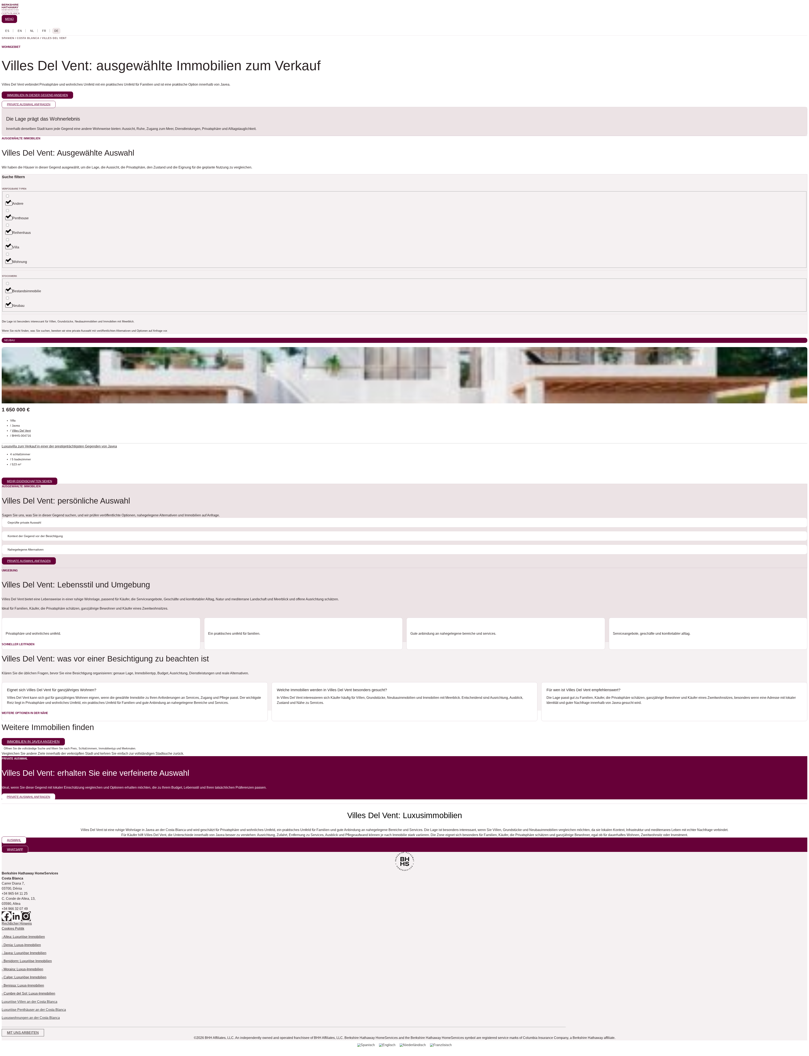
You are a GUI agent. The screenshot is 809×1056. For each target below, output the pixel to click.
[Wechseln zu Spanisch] (366, 1045)
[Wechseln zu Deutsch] (56, 31)
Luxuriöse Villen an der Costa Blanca (29, 1001)
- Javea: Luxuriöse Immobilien (24, 953)
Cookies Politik (13, 928)
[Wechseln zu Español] (7, 31)
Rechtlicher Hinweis (17, 923)
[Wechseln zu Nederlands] (32, 31)
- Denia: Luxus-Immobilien (21, 945)
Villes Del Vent (21, 430)
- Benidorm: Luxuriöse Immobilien (27, 961)
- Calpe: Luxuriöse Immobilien (24, 977)
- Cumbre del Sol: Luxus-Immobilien (28, 993)
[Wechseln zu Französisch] (441, 1045)
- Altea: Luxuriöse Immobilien (23, 937)
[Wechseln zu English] (20, 31)
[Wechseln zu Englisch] (387, 1045)
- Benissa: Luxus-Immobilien (23, 985)
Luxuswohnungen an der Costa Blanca (31, 1018)
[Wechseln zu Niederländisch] (413, 1045)
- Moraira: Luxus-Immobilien (22, 969)
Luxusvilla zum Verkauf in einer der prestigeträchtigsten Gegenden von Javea (59, 446)
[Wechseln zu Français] (44, 31)
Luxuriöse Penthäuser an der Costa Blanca (34, 1010)
